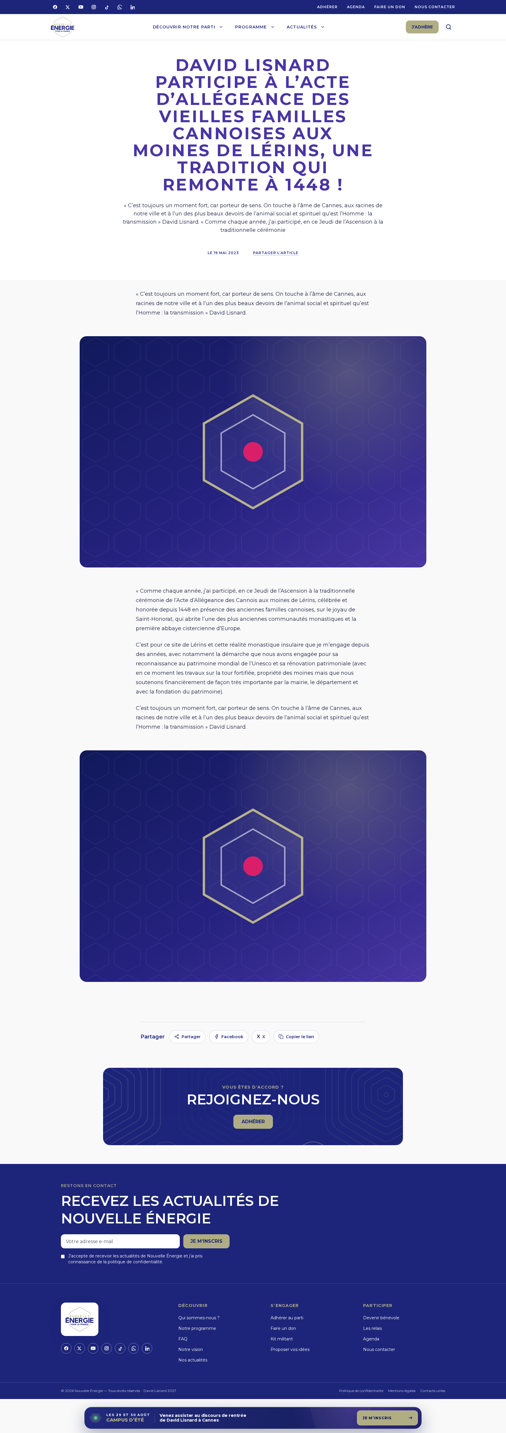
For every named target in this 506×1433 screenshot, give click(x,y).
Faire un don (389, 7)
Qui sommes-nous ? (199, 1317)
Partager (191, 1036)
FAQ (182, 1339)
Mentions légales (402, 1390)
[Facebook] (55, 7)
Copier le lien (300, 1036)
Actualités (302, 27)
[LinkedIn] (132, 7)
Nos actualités (192, 1360)
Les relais (372, 1328)
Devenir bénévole (381, 1317)
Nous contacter (435, 7)
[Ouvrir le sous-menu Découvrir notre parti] (221, 27)
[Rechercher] (448, 27)
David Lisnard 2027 (159, 1390)
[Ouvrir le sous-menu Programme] (272, 27)
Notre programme (197, 1328)
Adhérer (327, 7)
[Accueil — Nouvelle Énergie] (62, 27)
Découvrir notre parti (184, 27)
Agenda (356, 7)
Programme (251, 27)
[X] (68, 7)
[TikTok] (106, 7)
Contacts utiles (432, 1390)
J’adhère (422, 27)
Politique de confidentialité (361, 1390)
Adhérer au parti (287, 1317)
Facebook (232, 1036)
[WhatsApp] (119, 7)
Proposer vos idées (290, 1349)
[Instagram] (94, 7)
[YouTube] (81, 7)
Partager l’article (275, 253)
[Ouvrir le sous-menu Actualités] (322, 27)
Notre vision (190, 1349)
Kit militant (282, 1339)
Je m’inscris (206, 1241)
